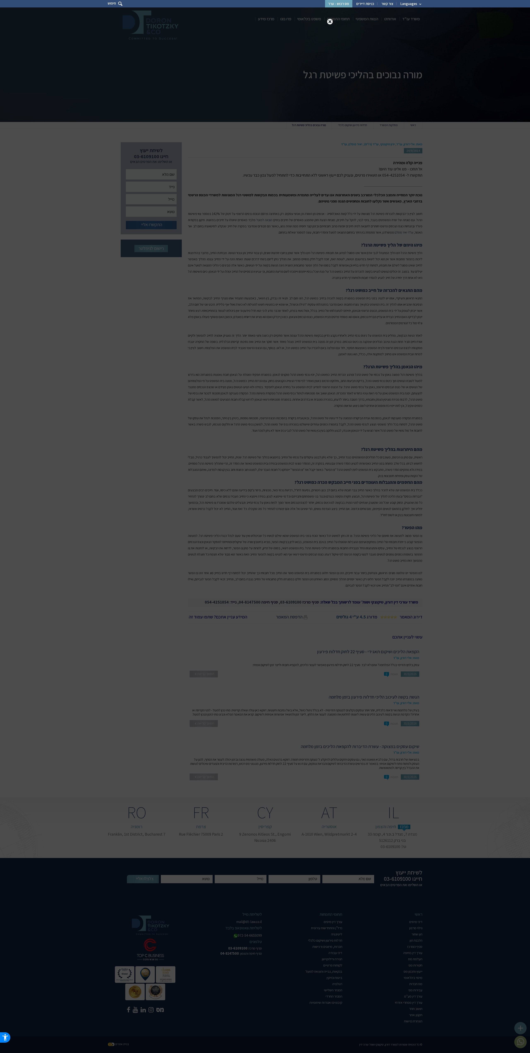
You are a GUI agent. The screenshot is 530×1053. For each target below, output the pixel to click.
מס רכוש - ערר (338, 3)
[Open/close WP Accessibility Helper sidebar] (5, 1037)
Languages (408, 3)
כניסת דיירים (365, 3)
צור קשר (387, 3)
